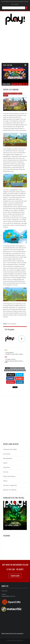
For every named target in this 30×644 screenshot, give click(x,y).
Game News (6, 70)
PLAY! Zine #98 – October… (12, 525)
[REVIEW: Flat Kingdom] (15, 104)
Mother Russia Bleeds (9, 476)
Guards (5, 463)
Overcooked (6, 454)
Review (17, 70)
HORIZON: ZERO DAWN (10, 449)
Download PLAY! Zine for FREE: (13, 497)
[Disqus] (15, 419)
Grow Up (5, 472)
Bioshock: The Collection (9, 490)
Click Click (15, 575)
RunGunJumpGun (7, 458)
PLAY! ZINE (12, 370)
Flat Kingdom (13, 368)
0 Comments (19, 95)
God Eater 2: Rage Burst (10, 485)
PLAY (18, 368)
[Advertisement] (15, 45)
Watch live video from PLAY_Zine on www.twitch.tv (12, 633)
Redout (5, 481)
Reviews (21, 70)
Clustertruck (6, 467)
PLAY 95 (22, 368)
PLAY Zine (6, 370)
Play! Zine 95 (18, 370)
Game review (12, 70)
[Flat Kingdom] (9, 338)
